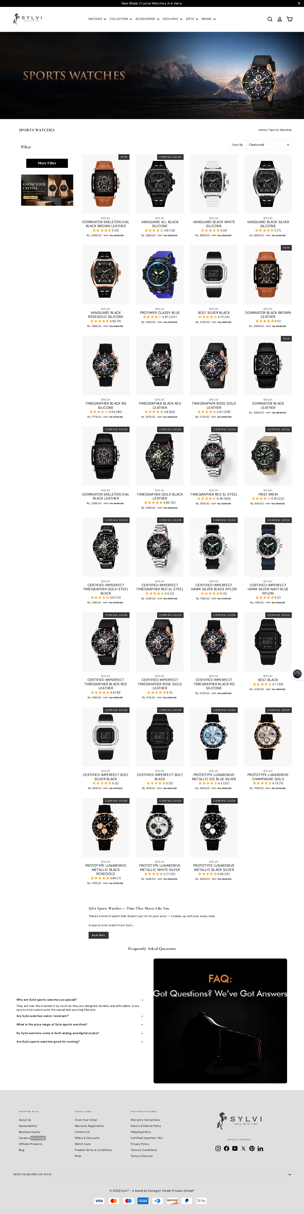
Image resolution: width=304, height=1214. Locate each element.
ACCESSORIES (146, 19)
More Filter (47, 163)
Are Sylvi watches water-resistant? (42, 1016)
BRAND (207, 19)
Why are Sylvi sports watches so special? (46, 1000)
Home (263, 130)
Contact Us (82, 1132)
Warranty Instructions (145, 1120)
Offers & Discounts (87, 1138)
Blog (21, 1150)
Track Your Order (86, 1120)
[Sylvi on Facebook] (226, 1148)
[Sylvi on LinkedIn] (260, 1148)
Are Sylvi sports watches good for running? (48, 1041)
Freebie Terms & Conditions (93, 1150)
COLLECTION (119, 19)
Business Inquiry (30, 1132)
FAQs (78, 1156)
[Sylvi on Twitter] (243, 1148)
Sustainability (28, 1126)
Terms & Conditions (144, 1150)
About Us (25, 1120)
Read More (98, 935)
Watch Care (83, 1144)
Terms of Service (142, 1156)
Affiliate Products (30, 1144)
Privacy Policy (140, 1144)
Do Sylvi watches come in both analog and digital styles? (57, 1033)
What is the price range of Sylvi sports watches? (51, 1024)
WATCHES (95, 19)
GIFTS (190, 19)
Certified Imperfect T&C (147, 1138)
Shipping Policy (141, 1132)
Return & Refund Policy (146, 1126)
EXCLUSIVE (171, 19)
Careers (32, 1138)
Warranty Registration (89, 1126)
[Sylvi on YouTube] (235, 1148)
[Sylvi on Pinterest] (252, 1148)
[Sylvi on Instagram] (218, 1148)
